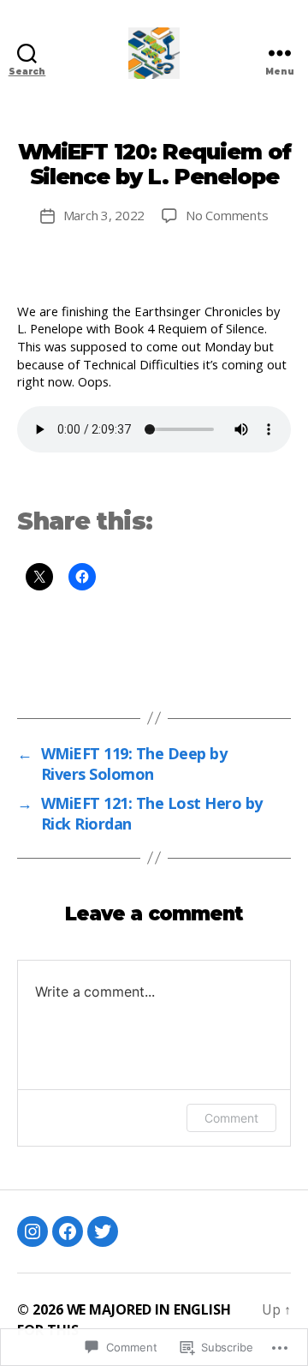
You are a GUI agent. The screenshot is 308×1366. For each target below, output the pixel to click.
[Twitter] (102, 1231)
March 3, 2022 (104, 215)
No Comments (227, 215)
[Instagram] (32, 1231)
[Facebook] (67, 1231)
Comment (231, 1118)
